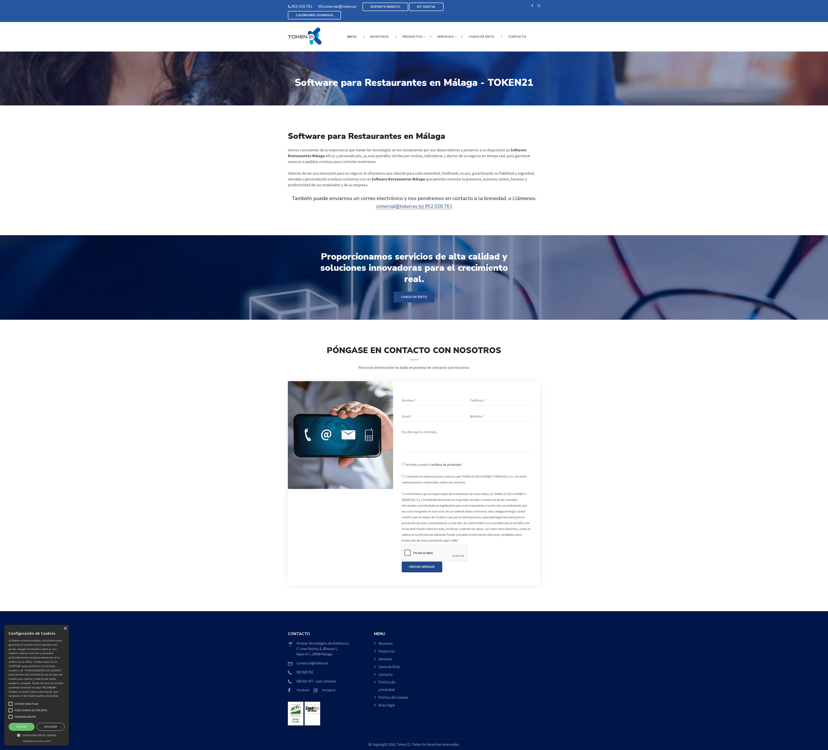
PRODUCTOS (412, 37)
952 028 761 (301, 6)
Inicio (352, 37)
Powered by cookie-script (37, 741)
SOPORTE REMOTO (385, 7)
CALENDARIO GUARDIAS (314, 15)
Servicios (445, 37)
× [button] (65, 628)
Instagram (329, 690)
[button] (37, 735)
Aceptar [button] (21, 726)
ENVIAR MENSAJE (422, 567)
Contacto (517, 37)
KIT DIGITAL (426, 7)
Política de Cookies (393, 697)
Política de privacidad (386, 686)
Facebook (302, 690)
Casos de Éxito (481, 37)
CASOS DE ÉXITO (414, 297)
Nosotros (379, 37)
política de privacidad (446, 464)
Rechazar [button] (50, 726)
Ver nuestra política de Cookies (41, 696)
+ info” (453, 540)
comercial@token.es (339, 6)
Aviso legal (386, 705)
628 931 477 (304, 681)
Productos (386, 651)
